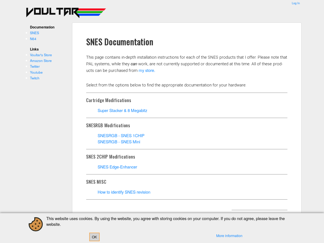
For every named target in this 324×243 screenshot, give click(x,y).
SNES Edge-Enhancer (117, 167)
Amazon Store (41, 60)
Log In (296, 3)
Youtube (36, 72)
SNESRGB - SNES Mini (119, 141)
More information (229, 235)
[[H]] (31, 12)
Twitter (35, 66)
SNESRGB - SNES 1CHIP (121, 135)
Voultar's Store (41, 54)
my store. (147, 70)
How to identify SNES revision (124, 192)
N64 (33, 38)
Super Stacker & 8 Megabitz (122, 110)
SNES (34, 32)
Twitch (34, 77)
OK (94, 236)
